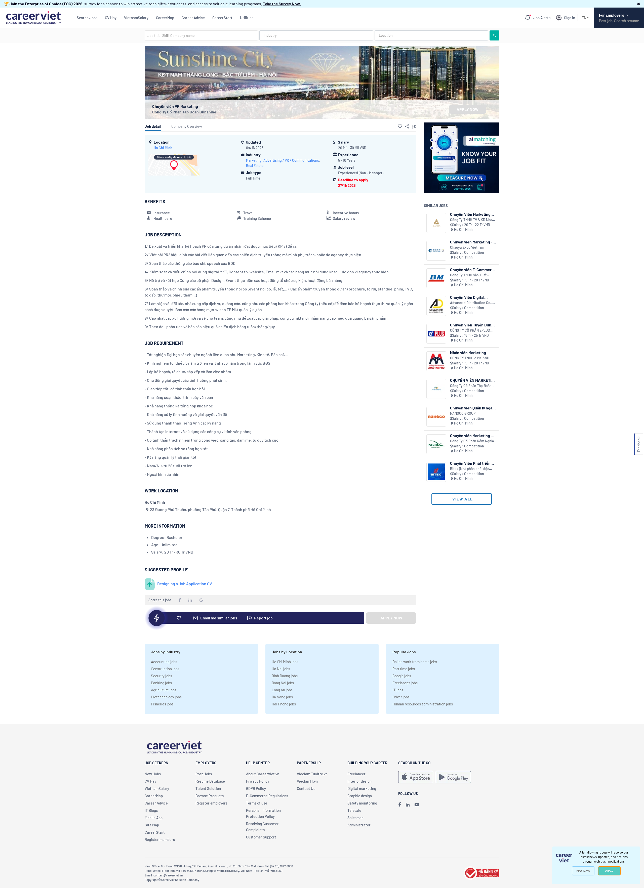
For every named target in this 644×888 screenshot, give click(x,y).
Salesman (355, 817)
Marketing (254, 160)
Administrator (359, 825)
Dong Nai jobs (283, 683)
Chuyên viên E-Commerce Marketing (473, 269)
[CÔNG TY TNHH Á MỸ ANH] (436, 361)
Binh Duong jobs (285, 675)
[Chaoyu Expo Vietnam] (436, 250)
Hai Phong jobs (284, 704)
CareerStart (222, 17)
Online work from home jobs (414, 661)
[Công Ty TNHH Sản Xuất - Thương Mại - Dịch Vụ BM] (436, 278)
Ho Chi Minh (163, 148)
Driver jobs (401, 697)
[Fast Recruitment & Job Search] (33, 17)
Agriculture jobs (163, 690)
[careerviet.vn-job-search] (415, 777)
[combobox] (201, 35)
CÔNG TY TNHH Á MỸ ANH (469, 358)
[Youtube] (417, 804)
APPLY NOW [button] (467, 109)
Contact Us (306, 788)
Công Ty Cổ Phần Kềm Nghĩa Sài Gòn (472, 441)
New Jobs (153, 774)
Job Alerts (541, 17)
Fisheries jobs (162, 704)
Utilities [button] (246, 17)
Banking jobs (161, 683)
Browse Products (209, 795)
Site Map (152, 825)
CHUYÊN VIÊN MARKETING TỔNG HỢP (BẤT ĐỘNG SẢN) (473, 380)
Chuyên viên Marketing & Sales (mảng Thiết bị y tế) (472, 435)
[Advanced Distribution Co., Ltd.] (436, 306)
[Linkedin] (408, 804)
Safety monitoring (362, 803)
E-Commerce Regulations (267, 795)
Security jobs (161, 675)
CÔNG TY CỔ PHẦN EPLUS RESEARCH (470, 330)
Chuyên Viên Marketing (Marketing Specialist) (470, 214)
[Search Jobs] (494, 35)
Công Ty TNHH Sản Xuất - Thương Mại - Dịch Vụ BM (469, 275)
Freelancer (356, 774)
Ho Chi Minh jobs (285, 661)
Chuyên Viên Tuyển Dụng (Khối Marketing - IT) (472, 324)
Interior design (359, 781)
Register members (160, 839)
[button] (638, 3)
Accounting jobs (164, 661)
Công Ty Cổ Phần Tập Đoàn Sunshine (184, 111)
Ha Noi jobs (281, 668)
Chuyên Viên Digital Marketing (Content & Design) (469, 297)
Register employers (211, 803)
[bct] (481, 872)
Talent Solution (208, 788)
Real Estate (255, 165)
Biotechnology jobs (166, 697)
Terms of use (256, 803)
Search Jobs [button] (87, 17)
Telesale (354, 810)
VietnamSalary (136, 17)
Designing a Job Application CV (184, 583)
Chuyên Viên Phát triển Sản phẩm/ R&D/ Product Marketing (472, 463)
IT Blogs (151, 810)
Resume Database (210, 781)
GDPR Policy (256, 788)
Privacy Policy (257, 781)
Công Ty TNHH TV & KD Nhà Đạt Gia (471, 220)
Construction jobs (165, 668)
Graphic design (359, 795)
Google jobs (401, 675)
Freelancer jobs (405, 683)
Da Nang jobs (282, 697)
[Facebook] (399, 804)
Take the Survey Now (281, 3)
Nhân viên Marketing (468, 352)
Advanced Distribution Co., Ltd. (471, 303)
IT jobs (397, 690)
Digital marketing (361, 788)
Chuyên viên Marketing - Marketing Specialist (471, 241)
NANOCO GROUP (462, 413)
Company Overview (186, 126)
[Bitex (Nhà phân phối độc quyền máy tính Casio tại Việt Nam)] (436, 472)
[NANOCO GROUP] (436, 416)
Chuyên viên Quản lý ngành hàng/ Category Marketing (473, 407)
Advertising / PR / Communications (291, 160)
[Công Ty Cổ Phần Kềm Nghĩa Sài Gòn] (436, 444)
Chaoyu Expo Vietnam (467, 247)
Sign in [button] (569, 17)
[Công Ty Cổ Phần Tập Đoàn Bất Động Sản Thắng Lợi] (436, 389)
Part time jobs (403, 668)
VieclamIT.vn (307, 781)
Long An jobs (282, 690)
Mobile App (154, 817)
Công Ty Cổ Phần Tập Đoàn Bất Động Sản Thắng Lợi (471, 386)
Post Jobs (203, 774)
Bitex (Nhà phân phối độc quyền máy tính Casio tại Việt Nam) (472, 469)
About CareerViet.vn (262, 774)
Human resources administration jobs (422, 704)
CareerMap (165, 17)
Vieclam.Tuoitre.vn (312, 774)
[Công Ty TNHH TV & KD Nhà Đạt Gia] (436, 223)
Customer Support (261, 837)
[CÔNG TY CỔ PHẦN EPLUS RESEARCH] (436, 333)
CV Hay (110, 17)
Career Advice (193, 17)
